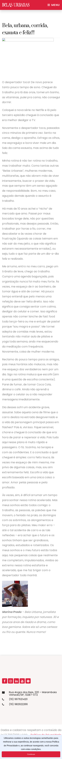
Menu (55, 5)
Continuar (31, 754)
